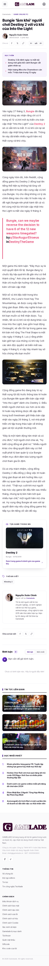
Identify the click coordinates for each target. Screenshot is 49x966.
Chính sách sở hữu (10, 918)
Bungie (30, 111)
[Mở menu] (5, 4)
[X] (17, 43)
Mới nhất (40, 652)
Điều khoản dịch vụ (10, 901)
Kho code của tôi (9, 948)
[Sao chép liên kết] (23, 43)
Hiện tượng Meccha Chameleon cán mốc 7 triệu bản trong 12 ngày (25, 71)
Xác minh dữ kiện (9, 927)
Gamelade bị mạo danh (12, 931)
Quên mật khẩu (8, 940)
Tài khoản (6, 935)
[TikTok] (10, 859)
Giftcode (6, 944)
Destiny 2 (39, 123)
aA (36, 43)
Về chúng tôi (7, 874)
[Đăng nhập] (44, 4)
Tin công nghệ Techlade (12, 887)
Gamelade (6, 14)
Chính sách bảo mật (10, 906)
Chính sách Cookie (10, 923)
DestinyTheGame (21, 242)
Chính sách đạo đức (10, 910)
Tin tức (5, 882)
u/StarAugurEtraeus (24, 237)
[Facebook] (11, 43)
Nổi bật (30, 652)
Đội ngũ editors (8, 878)
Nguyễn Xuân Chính (18, 35)
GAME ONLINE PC (20, 14)
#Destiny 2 (8, 582)
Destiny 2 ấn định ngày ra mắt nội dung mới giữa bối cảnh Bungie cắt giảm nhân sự (24, 63)
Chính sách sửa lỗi (10, 914)
